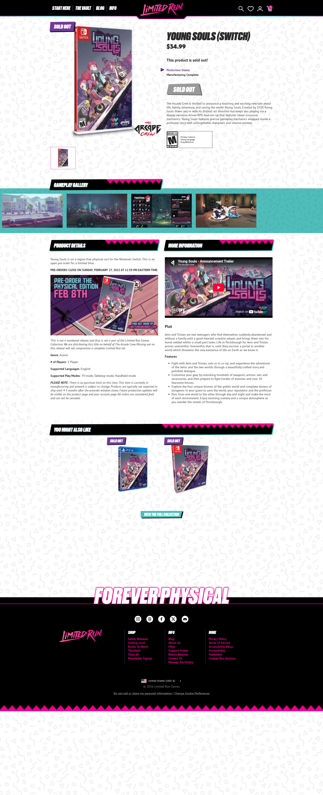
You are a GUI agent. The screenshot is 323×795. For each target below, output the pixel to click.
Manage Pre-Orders (180, 662)
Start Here (61, 8)
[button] (56, 78)
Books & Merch (138, 647)
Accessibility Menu (221, 647)
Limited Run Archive (222, 658)
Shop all (133, 654)
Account (260, 8)
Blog (100, 8)
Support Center (178, 650)
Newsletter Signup (140, 658)
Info (112, 8)
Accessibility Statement (217, 652)
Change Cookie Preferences (192, 693)
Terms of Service (219, 643)
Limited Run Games (161, 9)
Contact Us (175, 658)
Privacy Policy (217, 639)
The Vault (83, 8)
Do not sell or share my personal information (143, 693)
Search (241, 8)
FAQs (171, 647)
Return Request (178, 654)
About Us (174, 643)
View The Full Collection (161, 514)
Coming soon (136, 643)
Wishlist (251, 8)
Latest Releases (138, 639)
